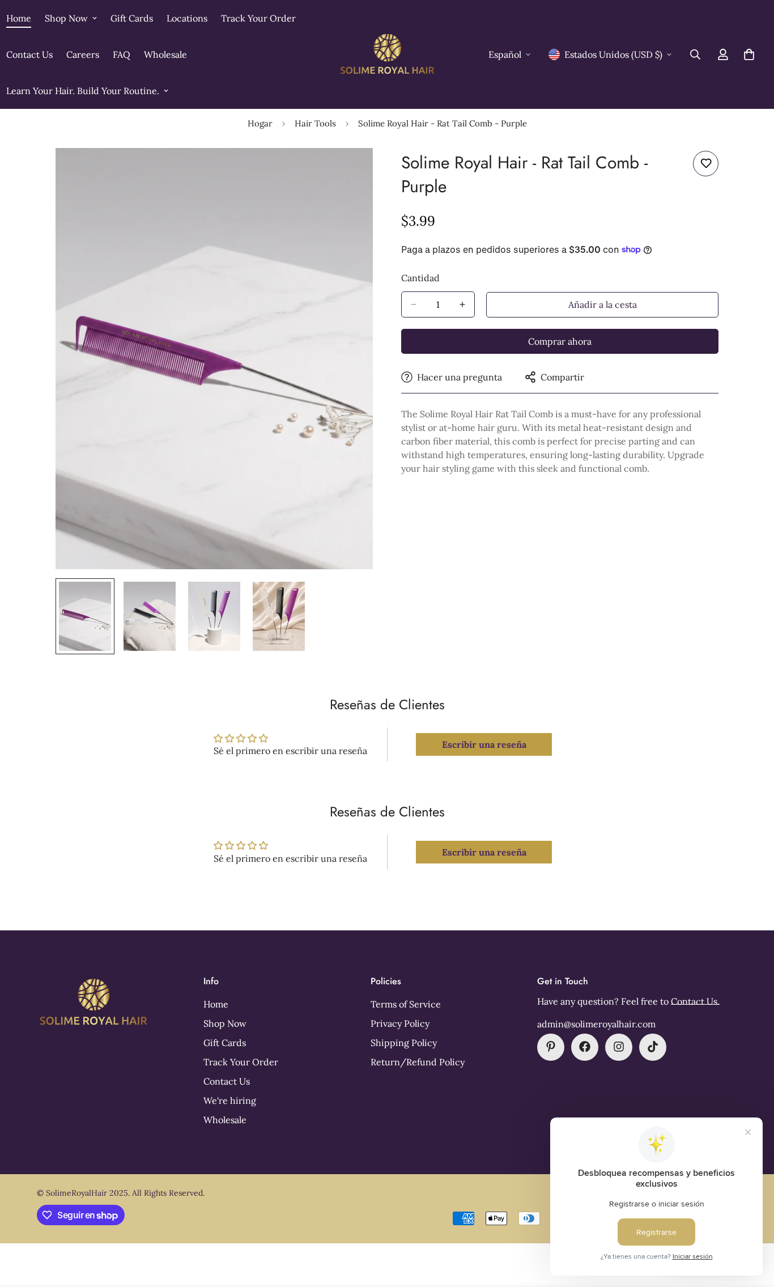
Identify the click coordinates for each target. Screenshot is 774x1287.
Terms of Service (406, 1003)
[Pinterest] (550, 1046)
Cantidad (420, 277)
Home (215, 1003)
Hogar (260, 123)
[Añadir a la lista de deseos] (705, 163)
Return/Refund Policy (418, 1061)
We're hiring (229, 1100)
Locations (187, 18)
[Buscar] (695, 54)
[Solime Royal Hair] (387, 54)
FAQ (121, 54)
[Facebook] (584, 1046)
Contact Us (226, 1080)
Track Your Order (258, 18)
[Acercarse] (349, 172)
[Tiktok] (652, 1046)
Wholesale (165, 54)
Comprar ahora (560, 341)
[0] (749, 54)
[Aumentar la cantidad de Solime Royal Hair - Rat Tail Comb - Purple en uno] (462, 304)
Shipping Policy (404, 1042)
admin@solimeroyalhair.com (596, 1023)
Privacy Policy (400, 1022)
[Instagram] (618, 1046)
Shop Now (66, 18)
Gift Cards (131, 18)
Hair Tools (315, 123)
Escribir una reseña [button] (484, 744)
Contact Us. (695, 1000)
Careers (82, 54)
